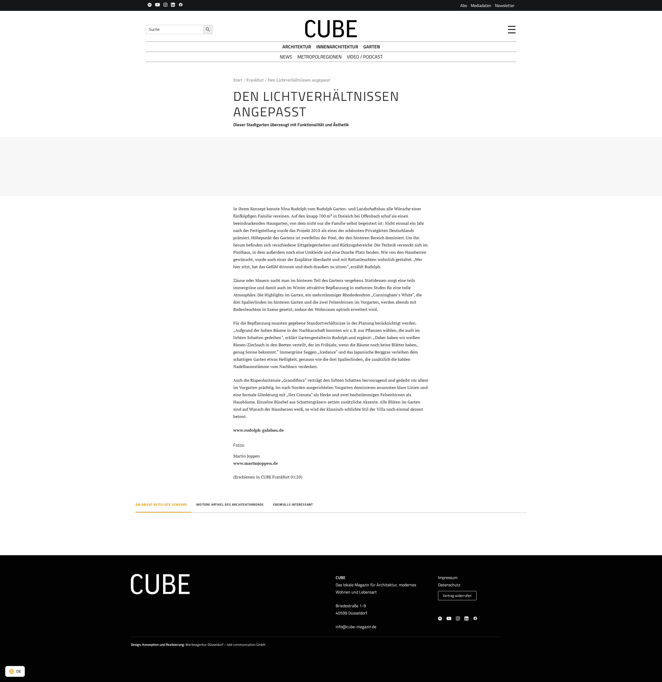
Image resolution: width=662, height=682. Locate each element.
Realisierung (175, 644)
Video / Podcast (364, 56)
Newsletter (505, 5)
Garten (371, 46)
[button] (149, 4)
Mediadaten (481, 5)
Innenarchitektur (337, 46)
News (286, 56)
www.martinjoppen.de (255, 463)
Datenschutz (449, 585)
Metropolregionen (319, 56)
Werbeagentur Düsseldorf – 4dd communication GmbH (225, 644)
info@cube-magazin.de (356, 627)
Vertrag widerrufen (457, 595)
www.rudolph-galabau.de (258, 430)
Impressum (447, 577)
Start (237, 80)
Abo (463, 5)
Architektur (296, 46)
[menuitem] (463, 5)
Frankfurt (255, 80)
